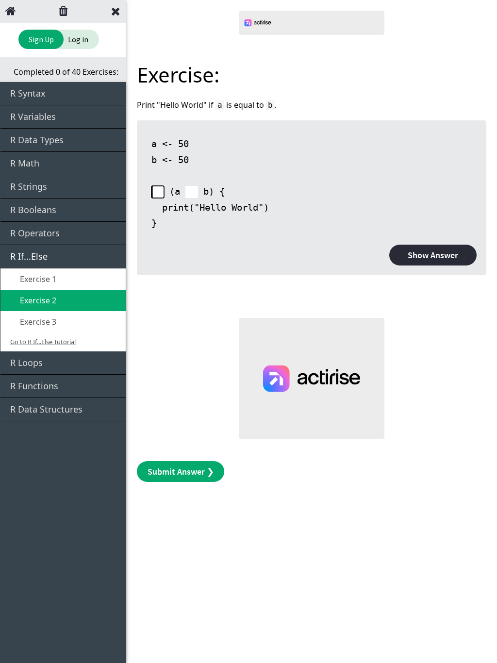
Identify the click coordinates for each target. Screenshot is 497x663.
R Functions (34, 386)
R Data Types (37, 140)
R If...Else (29, 256)
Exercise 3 (37, 321)
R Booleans (33, 209)
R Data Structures (46, 409)
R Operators (35, 233)
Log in (78, 39)
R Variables (33, 116)
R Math (24, 163)
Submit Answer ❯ (181, 471)
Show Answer (433, 255)
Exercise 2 (37, 300)
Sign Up (41, 39)
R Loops (26, 362)
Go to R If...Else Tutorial (43, 341)
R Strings (28, 186)
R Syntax (28, 93)
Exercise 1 (37, 279)
